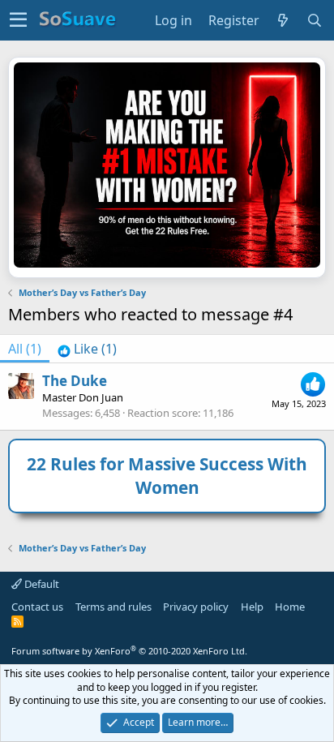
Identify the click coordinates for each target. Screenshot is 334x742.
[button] (18, 20)
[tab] (87, 348)
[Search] (315, 20)
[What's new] (283, 20)
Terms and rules (113, 606)
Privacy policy (196, 606)
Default (40, 584)
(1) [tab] (24, 349)
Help (252, 606)
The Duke (74, 380)
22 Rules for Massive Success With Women (167, 475)
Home (290, 606)
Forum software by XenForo (129, 651)
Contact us (37, 606)
